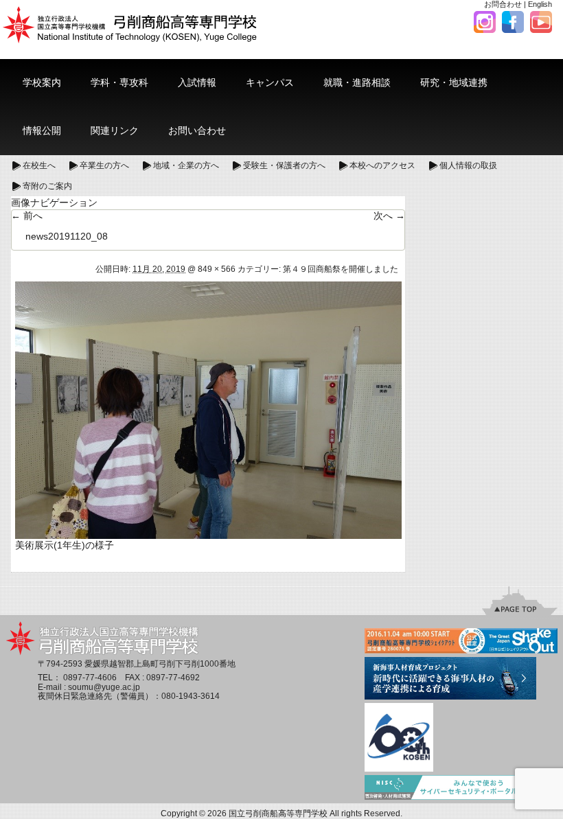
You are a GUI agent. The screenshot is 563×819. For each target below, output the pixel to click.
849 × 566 (216, 269)
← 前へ (27, 215)
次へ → (389, 215)
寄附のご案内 (47, 186)
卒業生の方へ (104, 165)
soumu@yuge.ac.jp (104, 687)
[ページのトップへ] (520, 600)
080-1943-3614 (190, 696)
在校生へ (39, 165)
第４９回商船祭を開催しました (340, 269)
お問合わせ (503, 4)
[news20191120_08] (208, 409)
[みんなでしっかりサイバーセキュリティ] (461, 788)
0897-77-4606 (90, 677)
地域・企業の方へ (186, 165)
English (540, 4)
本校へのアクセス (382, 165)
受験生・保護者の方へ (284, 165)
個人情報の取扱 (468, 165)
